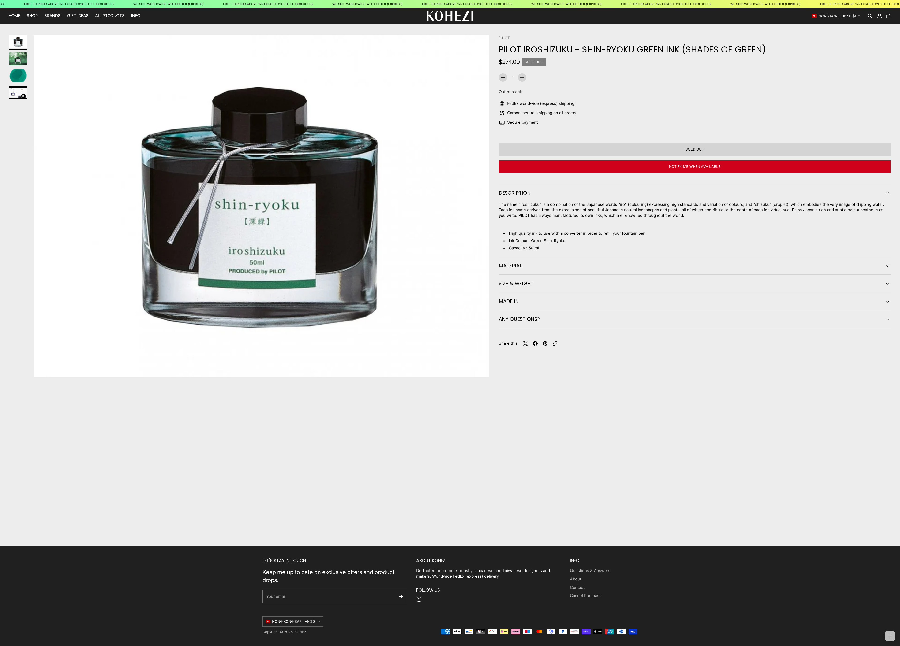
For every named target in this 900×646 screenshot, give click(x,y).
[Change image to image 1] (18, 41)
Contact (577, 587)
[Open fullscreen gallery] (480, 368)
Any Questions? (519, 319)
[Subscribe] (401, 596)
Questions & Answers (590, 570)
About (575, 579)
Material (510, 265)
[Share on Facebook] (535, 343)
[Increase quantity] (522, 77)
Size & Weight (516, 283)
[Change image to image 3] (18, 75)
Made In (509, 301)
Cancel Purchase (586, 595)
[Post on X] (525, 343)
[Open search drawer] (870, 16)
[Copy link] (555, 343)
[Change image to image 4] (18, 92)
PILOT (504, 38)
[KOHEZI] (450, 16)
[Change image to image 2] (18, 58)
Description (515, 192)
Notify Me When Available (694, 166)
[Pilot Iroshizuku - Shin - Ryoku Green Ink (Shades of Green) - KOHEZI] (261, 206)
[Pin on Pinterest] (545, 343)
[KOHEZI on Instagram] (419, 599)
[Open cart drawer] (888, 16)
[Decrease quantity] (503, 77)
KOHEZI (301, 632)
